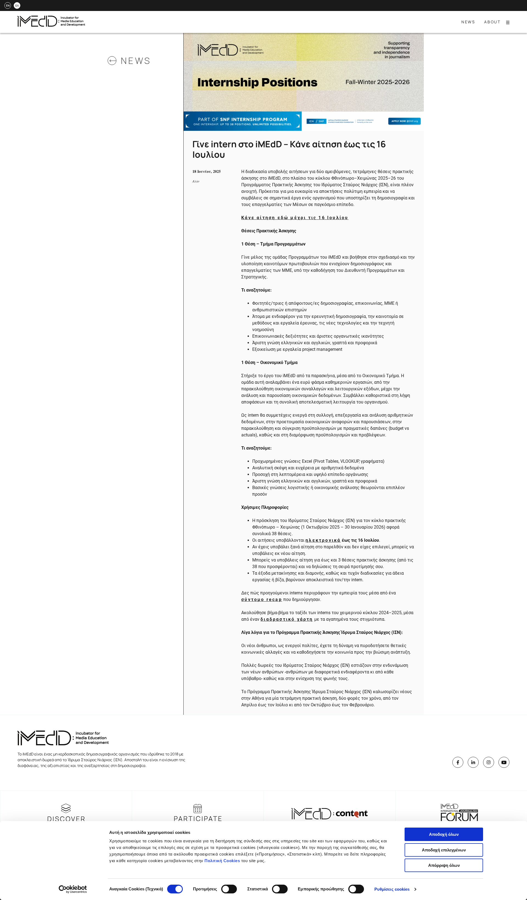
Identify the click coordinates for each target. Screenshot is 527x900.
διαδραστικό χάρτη (286, 619)
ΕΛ (17, 5)
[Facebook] (457, 762)
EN (8, 5)
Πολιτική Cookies (222, 860)
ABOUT (492, 21)
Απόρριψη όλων (444, 865)
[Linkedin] (473, 762)
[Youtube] (503, 762)
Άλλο (195, 181)
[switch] (229, 889)
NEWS (468, 21)
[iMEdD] (51, 25)
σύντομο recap (261, 599)
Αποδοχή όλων (444, 834)
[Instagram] (488, 762)
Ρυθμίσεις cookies (392, 889)
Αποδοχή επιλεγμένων (444, 850)
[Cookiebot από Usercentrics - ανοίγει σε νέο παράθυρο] (73, 889)
